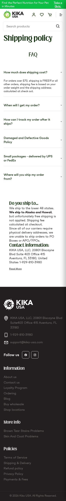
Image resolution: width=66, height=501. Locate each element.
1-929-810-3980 (30, 262)
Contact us (12, 382)
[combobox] (30, 26)
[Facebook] (25, 355)
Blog (7, 399)
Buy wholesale (14, 404)
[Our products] (59, 14)
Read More (15, 268)
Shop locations (14, 410)
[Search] (58, 26)
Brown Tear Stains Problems (24, 431)
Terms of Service (15, 457)
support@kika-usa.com (26, 342)
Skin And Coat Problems (21, 436)
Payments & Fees (16, 479)
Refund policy (13, 468)
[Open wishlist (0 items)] (42, 15)
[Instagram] (34, 355)
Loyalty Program (15, 388)
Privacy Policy (13, 474)
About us (10, 377)
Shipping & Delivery (17, 463)
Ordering (10, 393)
